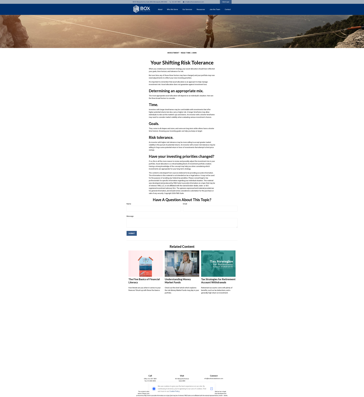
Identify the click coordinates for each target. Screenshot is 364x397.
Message (130, 216)
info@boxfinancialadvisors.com (194, 2)
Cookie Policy (174, 391)
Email (185, 204)
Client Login (225, 2)
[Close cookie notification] (211, 389)
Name (129, 204)
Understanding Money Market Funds (178, 281)
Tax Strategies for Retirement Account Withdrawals (218, 281)
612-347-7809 (176, 2)
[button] (160, 9)
